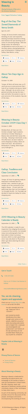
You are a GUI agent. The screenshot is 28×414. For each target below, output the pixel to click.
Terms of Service (9, 360)
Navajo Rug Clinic (16, 302)
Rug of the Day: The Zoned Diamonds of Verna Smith (11, 24)
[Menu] (26, 2)
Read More (4, 65)
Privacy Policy (8, 362)
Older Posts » (22, 264)
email (3, 304)
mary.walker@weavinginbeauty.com (15, 289)
